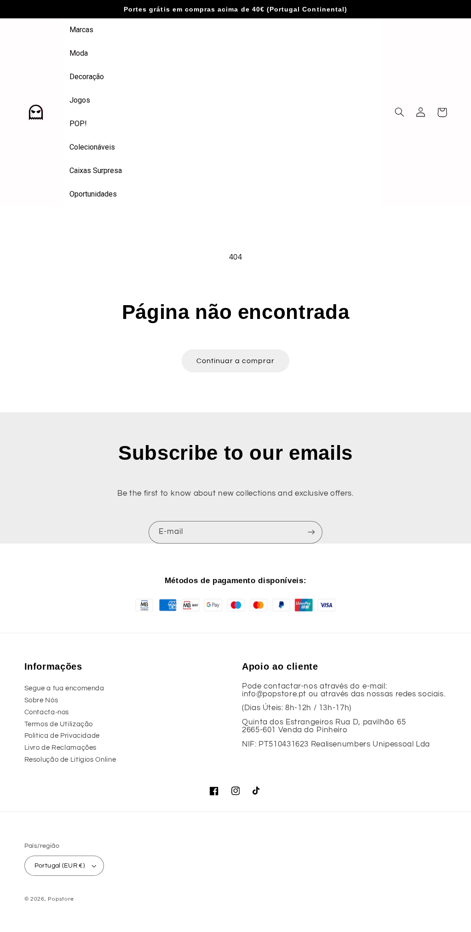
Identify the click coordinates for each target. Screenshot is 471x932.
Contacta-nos (46, 712)
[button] (399, 112)
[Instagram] (235, 791)
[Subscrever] (311, 532)
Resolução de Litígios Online (70, 759)
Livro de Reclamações (60, 747)
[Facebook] (214, 791)
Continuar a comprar (235, 361)
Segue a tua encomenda (64, 688)
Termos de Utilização (58, 724)
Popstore (61, 899)
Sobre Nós (41, 700)
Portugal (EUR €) (59, 866)
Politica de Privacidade (62, 735)
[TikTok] (256, 791)
